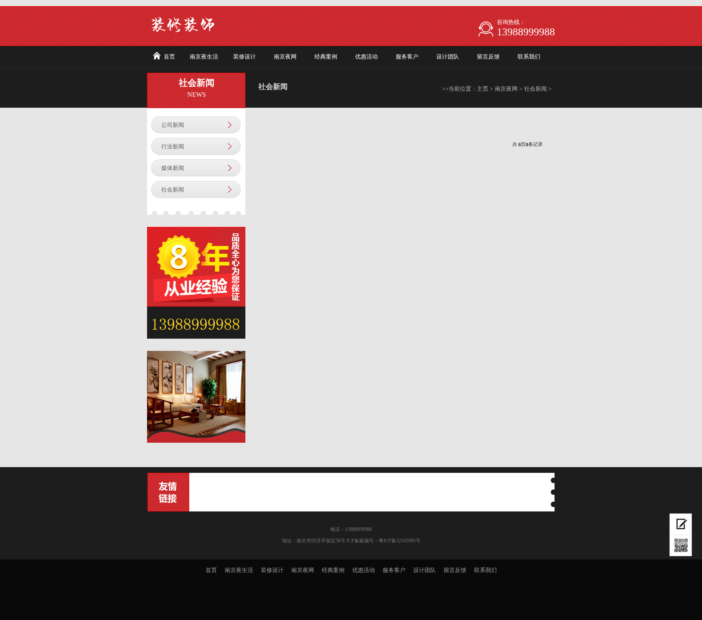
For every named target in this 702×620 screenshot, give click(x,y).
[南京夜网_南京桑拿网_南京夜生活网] (245, 20)
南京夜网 (285, 57)
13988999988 (526, 32)
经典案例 (325, 57)
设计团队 (447, 57)
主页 (482, 89)
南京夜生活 (204, 57)
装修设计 (244, 57)
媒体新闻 (172, 168)
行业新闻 (172, 147)
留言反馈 (488, 57)
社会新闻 (172, 190)
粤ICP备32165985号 (399, 541)
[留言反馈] (681, 524)
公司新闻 (172, 125)
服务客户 (407, 57)
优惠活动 (366, 57)
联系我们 (529, 57)
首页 (169, 57)
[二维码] (681, 545)
